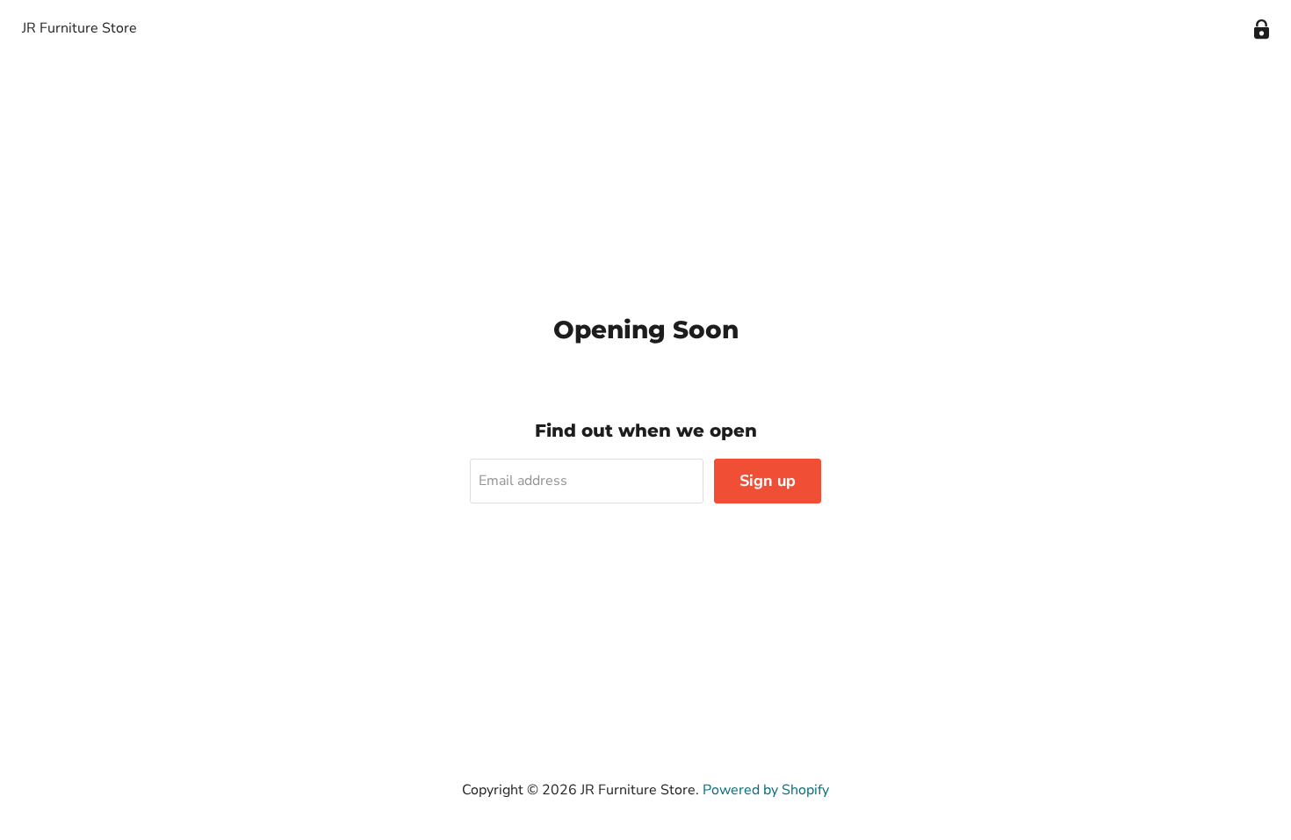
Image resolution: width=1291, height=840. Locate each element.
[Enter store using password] (1261, 29)
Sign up (767, 480)
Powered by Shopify (766, 790)
